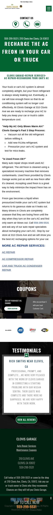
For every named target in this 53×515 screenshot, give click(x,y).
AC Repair (8, 252)
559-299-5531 (11, 38)
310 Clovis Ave (26, 38)
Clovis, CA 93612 (41, 38)
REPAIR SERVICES (35, 75)
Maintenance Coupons (26, 450)
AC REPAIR (10, 78)
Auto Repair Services (26, 446)
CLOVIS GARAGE (15, 75)
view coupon (12, 308)
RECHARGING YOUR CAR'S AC (33, 78)
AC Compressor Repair (17, 259)
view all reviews (26, 419)
